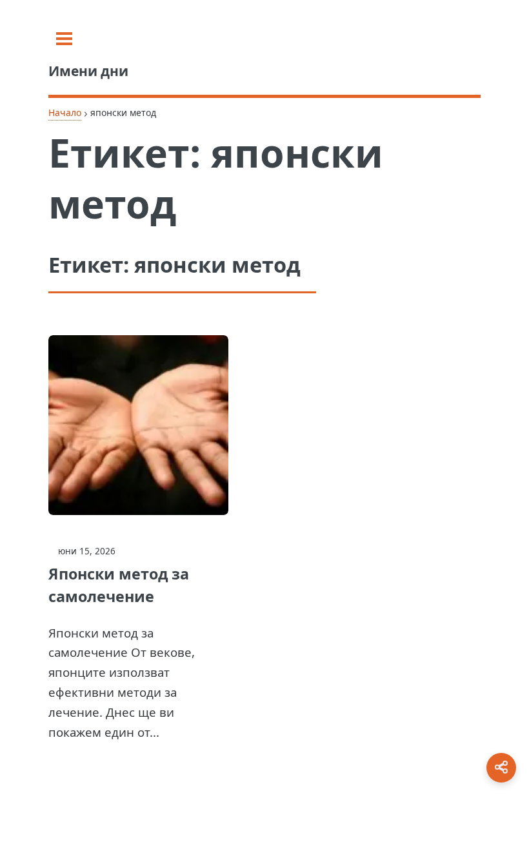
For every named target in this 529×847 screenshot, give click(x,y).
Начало (64, 112)
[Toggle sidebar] (64, 38)
